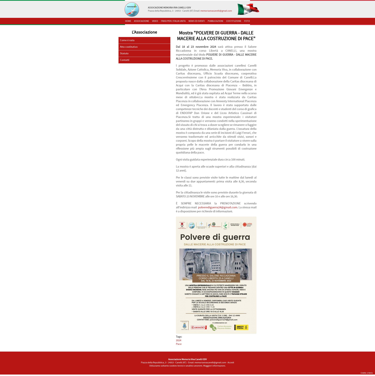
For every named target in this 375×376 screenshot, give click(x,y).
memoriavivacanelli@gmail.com (216, 10)
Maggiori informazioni (214, 365)
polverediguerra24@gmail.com (217, 207)
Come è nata (127, 40)
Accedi (231, 362)
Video (155, 21)
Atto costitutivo (129, 47)
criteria (370, 373)
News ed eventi (197, 21)
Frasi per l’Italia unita (173, 21)
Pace (178, 344)
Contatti (124, 60)
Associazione (141, 21)
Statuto (124, 53)
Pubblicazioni (215, 21)
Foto (247, 21)
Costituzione (233, 21)
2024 (178, 340)
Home (128, 21)
